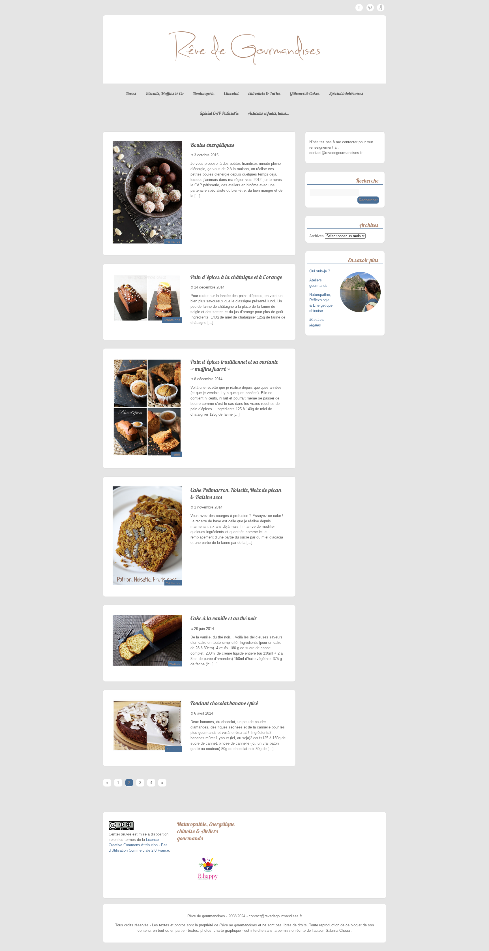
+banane (174, 749)
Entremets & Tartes (264, 93)
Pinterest (370, 8)
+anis (176, 454)
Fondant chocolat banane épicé (224, 703)
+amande (173, 241)
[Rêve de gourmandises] (244, 78)
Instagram (381, 8)
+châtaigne (172, 320)
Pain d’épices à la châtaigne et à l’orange (236, 277)
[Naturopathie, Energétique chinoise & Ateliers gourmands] (208, 868)
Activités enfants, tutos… (268, 113)
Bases (131, 93)
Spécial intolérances (346, 93)
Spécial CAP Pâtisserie (219, 113)
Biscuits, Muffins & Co (164, 93)
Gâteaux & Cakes (304, 93)
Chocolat (231, 93)
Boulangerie (203, 93)
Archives (316, 236)
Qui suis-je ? (320, 271)
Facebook (359, 8)
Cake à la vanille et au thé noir (223, 618)
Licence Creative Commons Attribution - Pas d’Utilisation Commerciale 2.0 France (139, 844)
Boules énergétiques (212, 144)
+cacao (175, 664)
